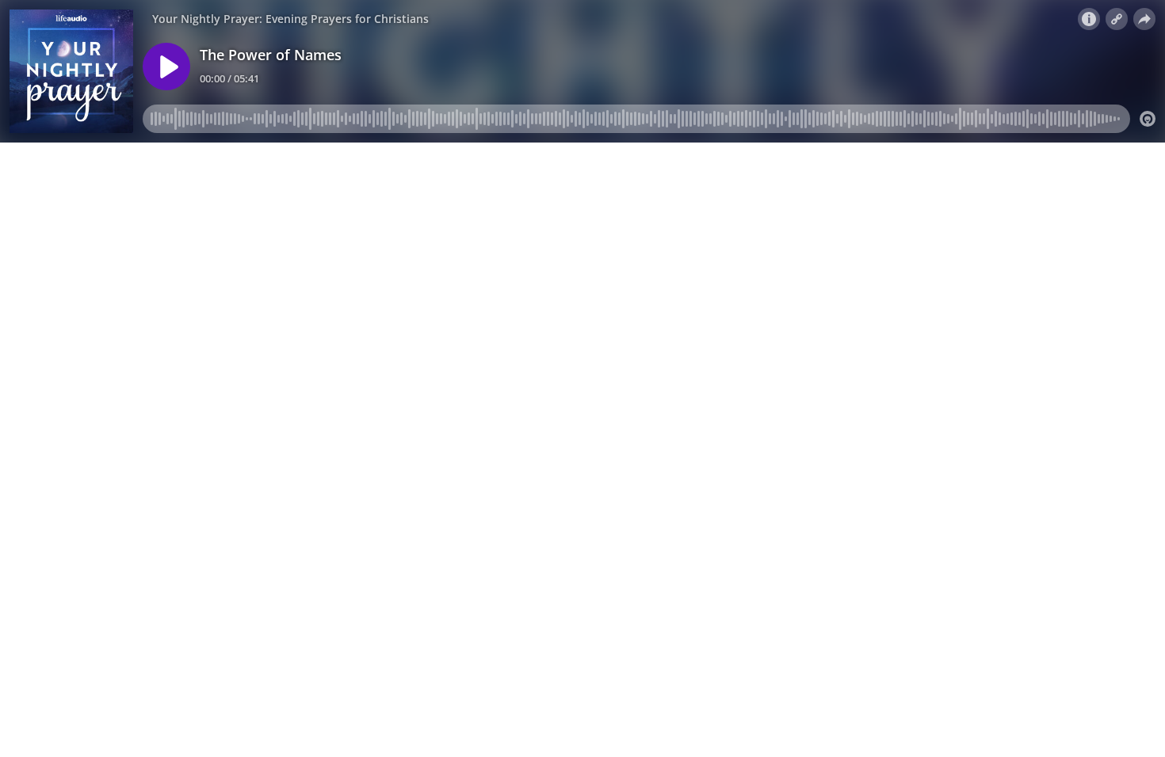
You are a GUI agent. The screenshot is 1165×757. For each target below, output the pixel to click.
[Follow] (1117, 19)
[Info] (1089, 19)
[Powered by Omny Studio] (1147, 119)
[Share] (1144, 19)
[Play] (166, 66)
